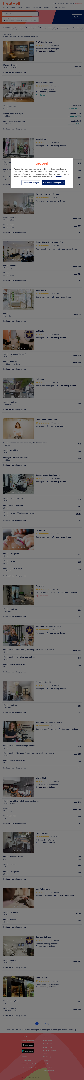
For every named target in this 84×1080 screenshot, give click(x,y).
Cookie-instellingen (31, 183)
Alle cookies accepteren (53, 183)
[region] (42, 173)
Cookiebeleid (58, 176)
